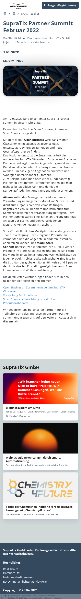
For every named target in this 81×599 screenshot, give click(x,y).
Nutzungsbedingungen (18, 577)
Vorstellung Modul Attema (20, 295)
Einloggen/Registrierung (60, 5)
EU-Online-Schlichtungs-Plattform (25, 581)
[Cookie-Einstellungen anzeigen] (5, 596)
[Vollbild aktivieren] (8, 595)
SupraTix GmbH (59, 38)
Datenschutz (11, 573)
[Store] (5, 14)
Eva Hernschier (37, 38)
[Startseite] (2, 596)
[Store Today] (14, 14)
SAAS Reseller (30, 13)
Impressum (10, 568)
